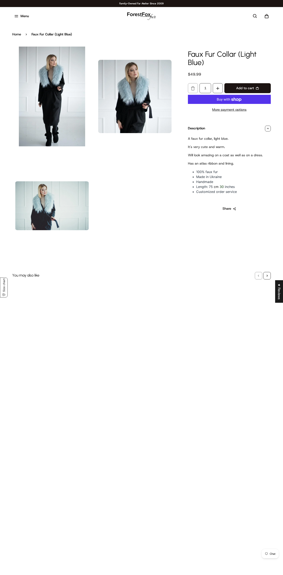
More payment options (229, 110)
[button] (258, 275)
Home (16, 34)
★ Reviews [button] (279, 292)
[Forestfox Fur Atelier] (142, 16)
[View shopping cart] (267, 16)
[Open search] (255, 16)
